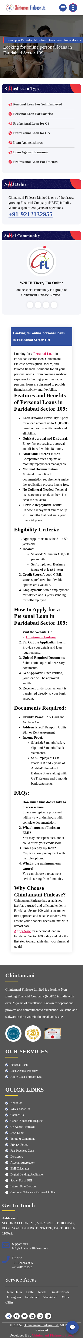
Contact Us (17, 1114)
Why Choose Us (20, 1109)
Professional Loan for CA (31, 133)
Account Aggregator (22, 1162)
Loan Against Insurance (30, 152)
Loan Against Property (24, 1070)
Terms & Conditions (22, 1138)
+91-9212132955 (31, 214)
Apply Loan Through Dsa (26, 1076)
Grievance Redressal (22, 1126)
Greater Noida (60, 1292)
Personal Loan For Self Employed (37, 104)
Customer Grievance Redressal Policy (33, 1192)
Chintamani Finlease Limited (53, 1335)
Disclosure (16, 1156)
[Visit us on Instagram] (40, 1316)
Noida (42, 1292)
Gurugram (14, 1297)
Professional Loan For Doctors (35, 162)
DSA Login (17, 1132)
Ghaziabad (50, 1297)
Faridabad (32, 1297)
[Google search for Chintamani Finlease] (48, 1316)
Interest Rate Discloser (23, 1186)
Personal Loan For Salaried (33, 114)
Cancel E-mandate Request (26, 1120)
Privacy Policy (19, 1144)
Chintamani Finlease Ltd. (41, 1325)
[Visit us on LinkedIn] (32, 1316)
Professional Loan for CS (31, 123)
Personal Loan (19, 1064)
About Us (16, 1103)
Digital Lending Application (27, 1174)
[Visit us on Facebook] (16, 1316)
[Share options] (8, 1316)
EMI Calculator (19, 1168)
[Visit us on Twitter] (24, 1316)
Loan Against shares (28, 142)
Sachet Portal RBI (21, 1180)
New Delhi (15, 1292)
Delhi (30, 1292)
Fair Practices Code (22, 1150)
